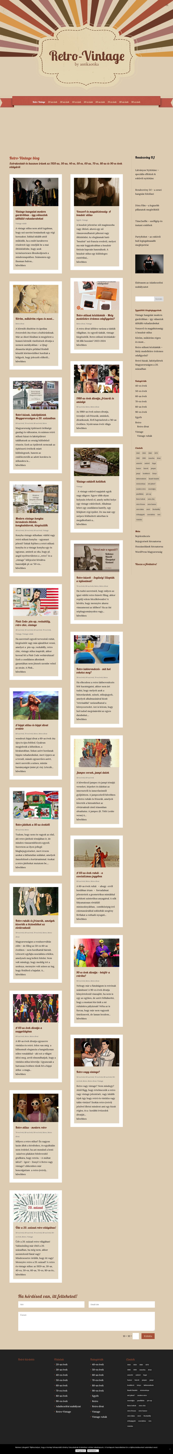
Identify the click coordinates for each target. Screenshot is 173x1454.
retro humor (152, 504)
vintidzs (139, 519)
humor (138, 468)
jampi (138, 473)
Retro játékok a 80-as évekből (33, 824)
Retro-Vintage (39, 102)
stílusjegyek (140, 514)
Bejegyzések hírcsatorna (148, 541)
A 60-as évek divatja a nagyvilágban (29, 1029)
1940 (138, 453)
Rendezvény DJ (145, 157)
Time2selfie (141, 221)
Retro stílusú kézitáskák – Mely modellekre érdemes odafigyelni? (95, 317)
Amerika (151, 458)
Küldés (148, 1336)
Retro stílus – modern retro (31, 1127)
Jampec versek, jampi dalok (92, 772)
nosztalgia (152, 489)
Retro (45, 423)
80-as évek (124, 102)
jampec (153, 468)
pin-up (148, 494)
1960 (150, 453)
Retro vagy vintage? (88, 1072)
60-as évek (100, 102)
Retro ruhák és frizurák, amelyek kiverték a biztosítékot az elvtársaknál (35, 924)
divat (159, 458)
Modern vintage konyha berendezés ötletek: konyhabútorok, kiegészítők (32, 522)
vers (158, 514)
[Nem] (170, 1449)
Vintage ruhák (21, 223)
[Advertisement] (86, 126)
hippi (154, 463)
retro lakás (140, 509)
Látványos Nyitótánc (146, 170)
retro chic (151, 499)
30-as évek (64, 102)
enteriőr (139, 463)
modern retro (141, 489)
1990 (144, 458)
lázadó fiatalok (154, 479)
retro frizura (140, 504)
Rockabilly (156, 509)
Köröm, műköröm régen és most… (35, 318)
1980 (138, 458)
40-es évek (76, 102)
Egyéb (78, 220)
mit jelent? (151, 484)
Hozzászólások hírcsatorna (149, 546)
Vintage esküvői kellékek (91, 481)
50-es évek (88, 102)
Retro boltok (140, 499)
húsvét (146, 468)
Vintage (46, 530)
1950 (144, 453)
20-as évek (52, 102)
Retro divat (20, 324)
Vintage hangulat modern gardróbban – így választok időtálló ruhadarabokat (32, 215)
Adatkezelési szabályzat (68, 1406)
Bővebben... (93, 1451)
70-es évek (112, 102)
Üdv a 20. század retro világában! (36, 1227)
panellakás (139, 494)
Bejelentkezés (142, 536)
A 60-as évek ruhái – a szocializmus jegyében (89, 874)
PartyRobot (141, 236)
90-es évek (135, 102)
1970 (156, 453)
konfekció (146, 473)
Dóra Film (140, 205)
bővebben (21, 265)
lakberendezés (141, 479)
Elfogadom (80, 1451)
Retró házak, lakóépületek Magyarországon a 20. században (36, 416)
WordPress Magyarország (148, 551)
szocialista (151, 514)
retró (148, 509)
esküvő (147, 463)
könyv (154, 473)
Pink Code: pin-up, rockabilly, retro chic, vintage (33, 623)
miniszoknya (140, 484)
